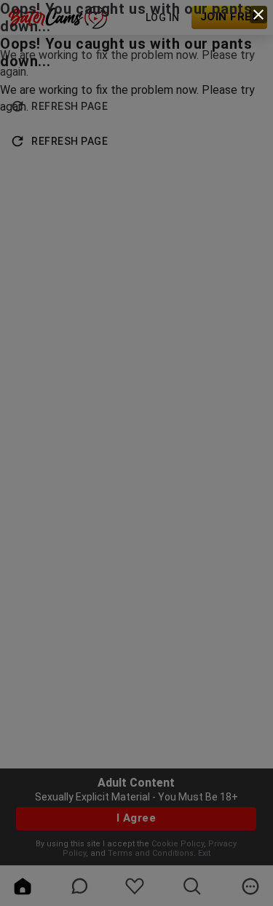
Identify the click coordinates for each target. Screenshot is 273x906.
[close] (258, 14)
